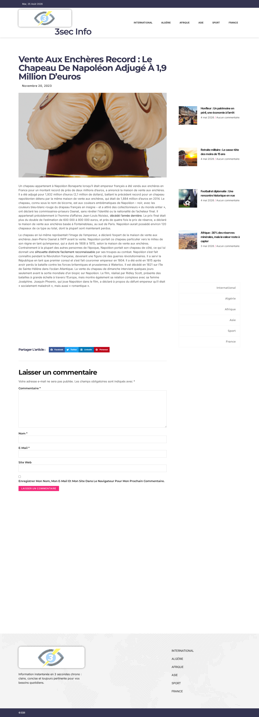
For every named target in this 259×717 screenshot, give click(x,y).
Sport (216, 22)
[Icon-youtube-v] (37, 692)
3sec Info (73, 31)
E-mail (24, 448)
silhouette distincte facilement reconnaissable (65, 252)
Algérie (166, 22)
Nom (22, 433)
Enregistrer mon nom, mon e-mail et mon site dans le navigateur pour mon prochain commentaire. (91, 481)
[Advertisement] (92, 318)
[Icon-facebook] (19, 692)
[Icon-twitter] (25, 692)
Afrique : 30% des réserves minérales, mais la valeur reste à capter (220, 237)
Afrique (185, 22)
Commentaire (29, 388)
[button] (57, 350)
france (233, 22)
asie (201, 22)
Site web (25, 462)
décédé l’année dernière (126, 215)
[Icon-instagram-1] (31, 692)
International (143, 22)
